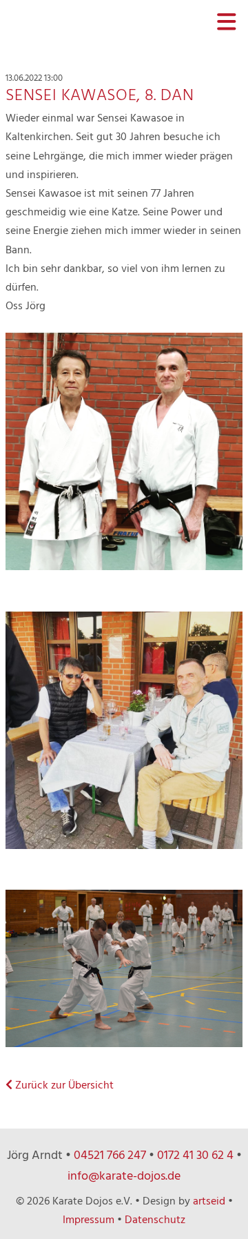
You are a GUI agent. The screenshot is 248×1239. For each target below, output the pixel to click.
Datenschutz (155, 1220)
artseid (209, 1202)
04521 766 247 (110, 1156)
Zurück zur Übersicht (63, 1086)
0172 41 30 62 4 (195, 1156)
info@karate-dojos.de (124, 1177)
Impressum (88, 1220)
